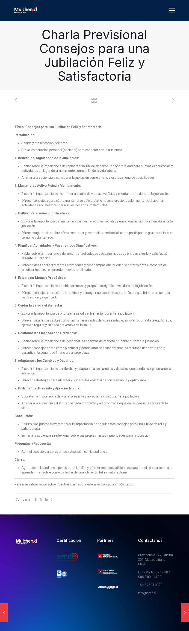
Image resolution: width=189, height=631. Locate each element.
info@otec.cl (147, 593)
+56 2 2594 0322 (150, 585)
